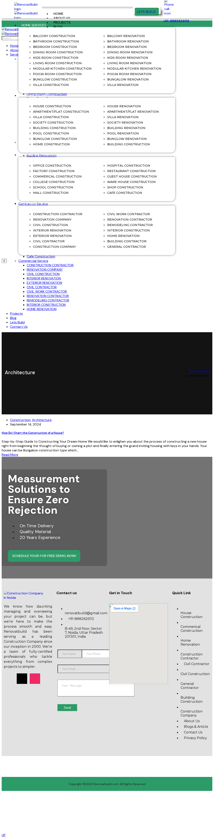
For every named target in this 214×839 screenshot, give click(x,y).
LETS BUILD (146, 12)
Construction (20, 420)
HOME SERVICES (34, 25)
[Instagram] (35, 678)
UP (4, 835)
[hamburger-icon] (87, 7)
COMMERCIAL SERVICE (39, 155)
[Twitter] (22, 678)
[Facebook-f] (9, 678)
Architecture (42, 420)
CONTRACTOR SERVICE (39, 203)
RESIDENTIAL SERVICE (38, 95)
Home (58, 13)
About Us (62, 18)
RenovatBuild (199, 371)
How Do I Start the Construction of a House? (33, 433)
